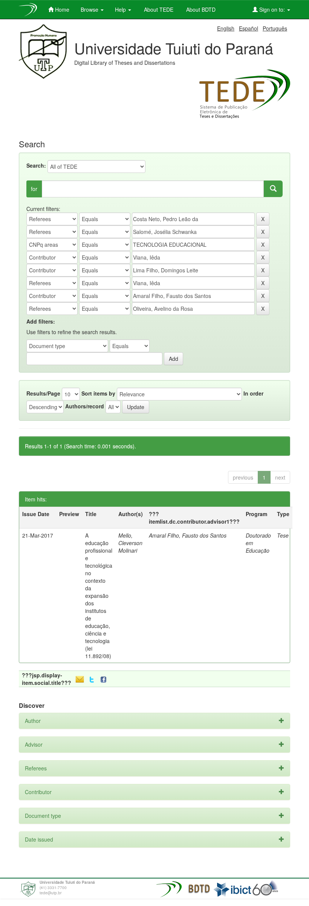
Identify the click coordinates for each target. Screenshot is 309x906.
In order (253, 393)
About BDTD (200, 9)
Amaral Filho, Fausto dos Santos (187, 535)
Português (275, 28)
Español (248, 28)
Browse (90, 9)
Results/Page (43, 393)
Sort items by (98, 393)
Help (121, 9)
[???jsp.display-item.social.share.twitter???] (92, 680)
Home (61, 9)
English (225, 28)
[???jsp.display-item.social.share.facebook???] (105, 680)
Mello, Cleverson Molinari (130, 543)
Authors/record (84, 406)
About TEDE (157, 9)
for (34, 189)
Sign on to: (272, 9)
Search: (36, 165)
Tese (283, 535)
